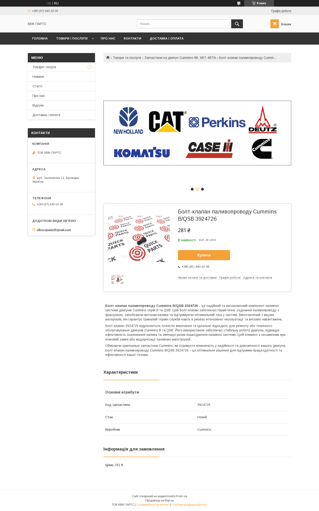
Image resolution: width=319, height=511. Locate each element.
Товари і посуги (44, 67)
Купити (204, 255)
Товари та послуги (127, 58)
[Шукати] (237, 23)
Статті (37, 86)
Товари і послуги (72, 38)
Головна (40, 38)
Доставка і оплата (167, 38)
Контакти (132, 38)
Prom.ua (181, 496)
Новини (38, 76)
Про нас (108, 38)
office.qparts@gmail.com (54, 229)
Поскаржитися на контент (153, 504)
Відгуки (38, 105)
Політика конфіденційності (189, 504)
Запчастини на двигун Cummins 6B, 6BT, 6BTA (180, 58)
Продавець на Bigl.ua (159, 500)
